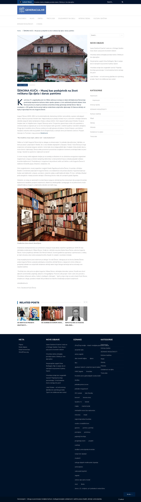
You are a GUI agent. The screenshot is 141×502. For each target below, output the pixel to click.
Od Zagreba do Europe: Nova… (52, 322)
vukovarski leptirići (81, 471)
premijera (78, 432)
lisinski (87, 402)
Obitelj (92, 123)
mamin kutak (86, 406)
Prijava (21, 345)
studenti (77, 458)
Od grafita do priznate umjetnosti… (25, 324)
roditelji (77, 445)
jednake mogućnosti (81, 389)
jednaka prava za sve (81, 384)
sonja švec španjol (81, 454)
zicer (76, 484)
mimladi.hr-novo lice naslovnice (85, 410)
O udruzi (121, 499)
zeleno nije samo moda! (82, 480)
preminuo (87, 432)
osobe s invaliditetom (82, 423)
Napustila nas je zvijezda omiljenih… (74, 324)
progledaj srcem (80, 441)
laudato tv (78, 402)
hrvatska (89, 371)
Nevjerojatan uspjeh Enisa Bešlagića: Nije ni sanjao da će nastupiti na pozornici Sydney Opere (58, 3)
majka (77, 406)
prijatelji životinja (80, 436)
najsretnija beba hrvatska (83, 419)
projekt (91, 441)
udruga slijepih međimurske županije (86, 462)
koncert (77, 397)
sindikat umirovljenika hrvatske (85, 449)
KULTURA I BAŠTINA (100, 18)
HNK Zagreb (79, 371)
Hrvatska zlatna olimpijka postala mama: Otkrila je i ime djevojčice (55, 356)
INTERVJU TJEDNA (84, 18)
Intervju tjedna (95, 105)
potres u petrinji (88, 428)
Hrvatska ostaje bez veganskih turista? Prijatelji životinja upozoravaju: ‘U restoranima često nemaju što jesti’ (106, 70)
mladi (85, 415)
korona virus (87, 397)
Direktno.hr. (44, 133)
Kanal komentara (24, 350)
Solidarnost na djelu (96, 132)
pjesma (77, 428)
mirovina (77, 415)
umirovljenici (79, 467)
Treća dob (93, 136)
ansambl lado (79, 350)
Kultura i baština (22, 85)
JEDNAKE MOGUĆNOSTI (25, 24)
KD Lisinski (78, 393)
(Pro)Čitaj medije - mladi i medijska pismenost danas (92, 345)
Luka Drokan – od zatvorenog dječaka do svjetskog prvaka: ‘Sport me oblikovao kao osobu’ (56, 389)
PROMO (92, 127)
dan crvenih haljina (81, 358)
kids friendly (89, 393)
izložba (77, 380)
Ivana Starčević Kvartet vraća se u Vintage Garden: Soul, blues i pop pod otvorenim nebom (56, 347)
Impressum (93, 96)
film (76, 363)
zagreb (77, 475)
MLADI (32, 18)
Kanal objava (23, 347)
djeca (91, 358)
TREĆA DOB (51, 18)
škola (82, 484)
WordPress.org (24, 352)
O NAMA (39, 24)
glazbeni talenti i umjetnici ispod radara (87, 367)
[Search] (122, 2)
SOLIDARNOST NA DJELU (66, 18)
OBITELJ (40, 18)
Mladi (92, 118)
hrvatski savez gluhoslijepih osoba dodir (88, 376)
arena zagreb (79, 354)
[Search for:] (113, 2)
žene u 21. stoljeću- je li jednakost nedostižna (90, 488)
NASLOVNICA (21, 18)
